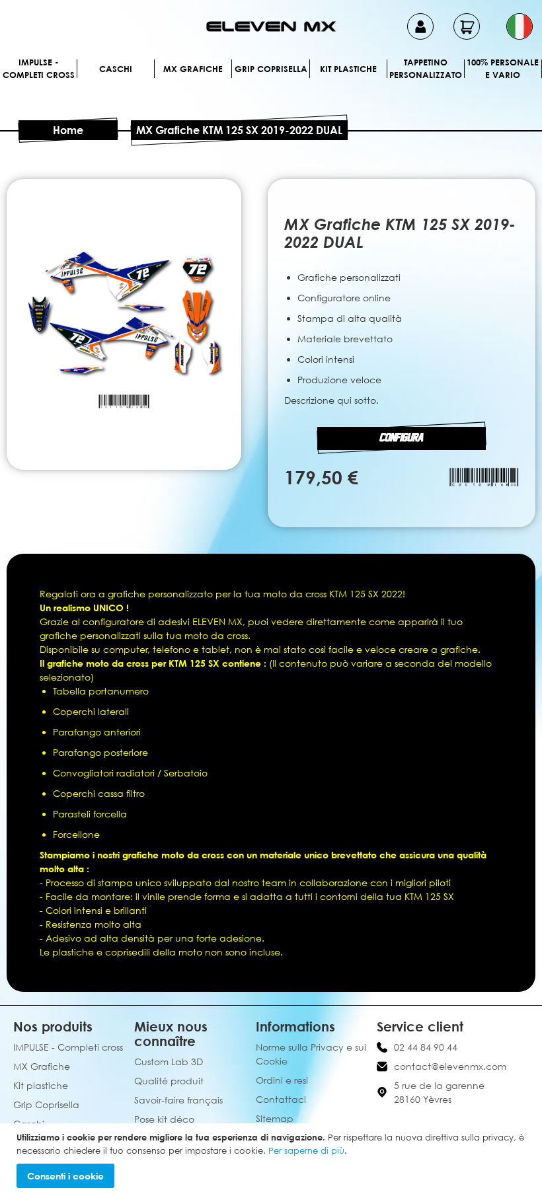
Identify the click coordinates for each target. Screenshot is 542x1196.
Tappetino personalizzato (425, 68)
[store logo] (271, 26)
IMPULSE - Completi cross (39, 68)
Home (68, 130)
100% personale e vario (503, 68)
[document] (273, 1159)
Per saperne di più (306, 1150)
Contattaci (281, 1099)
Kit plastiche (348, 68)
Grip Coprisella (271, 68)
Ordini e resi (282, 1080)
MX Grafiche (193, 68)
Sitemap (274, 1118)
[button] (519, 26)
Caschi (115, 68)
